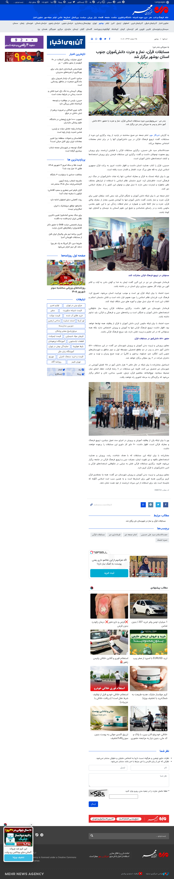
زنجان (22, 23)
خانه (166, 17)
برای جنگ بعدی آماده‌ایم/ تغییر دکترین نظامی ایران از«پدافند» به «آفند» (65, 217)
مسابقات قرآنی (98, 534)
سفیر (52, 310)
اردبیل (118, 23)
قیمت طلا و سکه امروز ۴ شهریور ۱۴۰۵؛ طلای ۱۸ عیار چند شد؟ (65, 167)
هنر (150, 17)
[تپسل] (91, 552)
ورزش (90, 17)
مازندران (68, 29)
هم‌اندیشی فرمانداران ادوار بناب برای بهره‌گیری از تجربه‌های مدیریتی (66, 70)
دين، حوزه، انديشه (140, 17)
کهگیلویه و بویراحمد (102, 29)
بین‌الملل (75, 17)
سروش (109, 2)
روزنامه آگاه (56, 362)
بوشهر (101, 23)
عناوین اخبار (163, 23)
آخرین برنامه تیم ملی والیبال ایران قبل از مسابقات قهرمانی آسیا (65, 235)
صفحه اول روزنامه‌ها (73, 256)
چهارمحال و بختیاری (83, 23)
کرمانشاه (115, 29)
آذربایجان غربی (137, 23)
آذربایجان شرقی (151, 23)
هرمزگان (52, 29)
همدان (44, 29)
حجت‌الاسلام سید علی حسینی (154, 534)
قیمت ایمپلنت (55, 336)
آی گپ (99, 2)
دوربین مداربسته (66, 326)
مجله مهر (47, 17)
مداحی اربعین (54, 320)
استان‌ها (67, 17)
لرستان (75, 29)
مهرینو (51, 356)
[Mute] (138, 574)
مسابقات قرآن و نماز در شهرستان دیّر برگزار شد (146, 521)
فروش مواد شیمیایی (74, 336)
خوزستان (29, 23)
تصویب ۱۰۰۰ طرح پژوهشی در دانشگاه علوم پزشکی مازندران (66, 121)
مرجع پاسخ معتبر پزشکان (66, 331)
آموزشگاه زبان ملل (66, 351)
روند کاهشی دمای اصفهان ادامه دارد (66, 199)
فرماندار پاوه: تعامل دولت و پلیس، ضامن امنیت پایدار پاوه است (67, 130)
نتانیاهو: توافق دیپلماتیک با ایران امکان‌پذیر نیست (68, 207)
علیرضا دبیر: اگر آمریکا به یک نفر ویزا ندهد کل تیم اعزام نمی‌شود (66, 245)
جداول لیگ (33, 2)
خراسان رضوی (54, 23)
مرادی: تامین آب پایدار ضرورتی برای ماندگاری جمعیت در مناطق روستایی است (66, 82)
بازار (95, 17)
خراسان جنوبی (67, 23)
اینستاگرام (80, 2)
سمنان (15, 23)
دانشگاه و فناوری (124, 17)
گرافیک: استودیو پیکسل (130, 873)
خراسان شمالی (41, 23)
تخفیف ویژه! (18, 858)
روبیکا (60, 2)
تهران (95, 23)
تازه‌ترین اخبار (77, 54)
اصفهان (126, 23)
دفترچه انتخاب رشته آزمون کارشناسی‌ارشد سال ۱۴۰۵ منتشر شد (66, 182)
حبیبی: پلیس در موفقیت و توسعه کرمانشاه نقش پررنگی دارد (67, 102)
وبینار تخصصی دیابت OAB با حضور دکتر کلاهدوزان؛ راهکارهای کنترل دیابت (64, 226)
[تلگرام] (42, 835)
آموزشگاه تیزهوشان (56, 341)
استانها (164, 39)
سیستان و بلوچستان (160, 29)
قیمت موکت (54, 315)
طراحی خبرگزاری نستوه (154, 873)
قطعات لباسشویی (76, 341)
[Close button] (31, 824)
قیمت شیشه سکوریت (72, 310)
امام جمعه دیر (131, 534)
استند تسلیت (69, 320)
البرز (113, 23)
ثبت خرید (109, 573)
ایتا (52, 2)
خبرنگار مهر (155, 135)
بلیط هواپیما (78, 346)
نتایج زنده (45, 2)
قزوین (142, 29)
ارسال (93, 804)
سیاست (83, 17)
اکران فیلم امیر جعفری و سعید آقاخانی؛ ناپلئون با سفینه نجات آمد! (65, 192)
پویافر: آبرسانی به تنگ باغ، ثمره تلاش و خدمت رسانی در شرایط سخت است (65, 93)
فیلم (54, 17)
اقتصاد (100, 17)
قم (136, 29)
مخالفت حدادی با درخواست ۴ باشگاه (66, 174)
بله (91, 2)
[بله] (37, 835)
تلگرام (119, 2)
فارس (148, 29)
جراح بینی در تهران (74, 305)
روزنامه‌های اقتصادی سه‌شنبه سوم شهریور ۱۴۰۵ (67, 290)
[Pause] (133, 574)
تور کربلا (80, 320)
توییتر (70, 2)
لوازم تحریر (54, 305)
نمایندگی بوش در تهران (58, 346)
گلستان (89, 29)
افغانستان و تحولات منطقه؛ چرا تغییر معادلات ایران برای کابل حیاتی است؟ (66, 140)
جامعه (107, 17)
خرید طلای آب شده (74, 315)
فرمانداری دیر (114, 534)
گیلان (82, 29)
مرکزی (60, 29)
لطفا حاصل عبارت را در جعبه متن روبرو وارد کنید (147, 791)
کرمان (122, 29)
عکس (60, 17)
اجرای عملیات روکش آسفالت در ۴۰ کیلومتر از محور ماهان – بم (67, 61)
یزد (39, 29)
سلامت (114, 17)
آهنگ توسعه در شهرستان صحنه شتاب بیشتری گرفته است (65, 149)
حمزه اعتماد (162, 540)
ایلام (107, 23)
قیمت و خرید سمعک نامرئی (71, 356)
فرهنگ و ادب (158, 17)
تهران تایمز (76, 362)
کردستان (130, 29)
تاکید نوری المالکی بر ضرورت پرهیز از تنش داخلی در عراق (66, 111)
